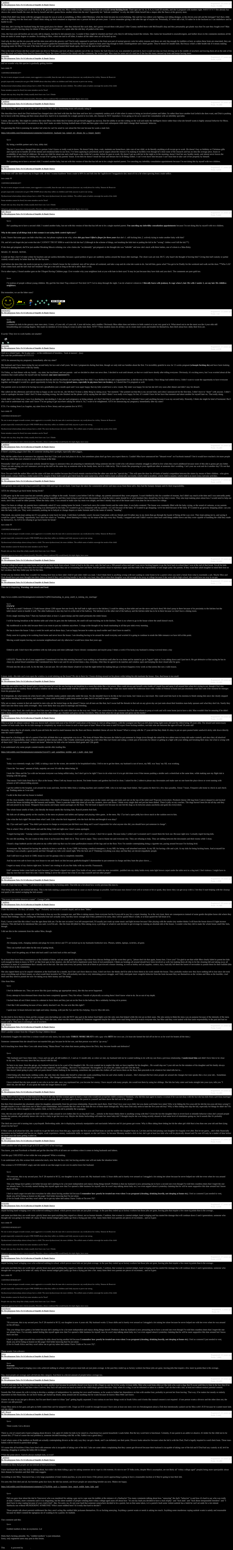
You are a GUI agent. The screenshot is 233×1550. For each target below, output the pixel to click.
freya (3, 1354)
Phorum (27, 1547)
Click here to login (9, 1543)
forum (8, 1547)
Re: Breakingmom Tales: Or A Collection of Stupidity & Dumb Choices (28, 5)
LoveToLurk (6, 878)
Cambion (5, 2)
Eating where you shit (10, 592)
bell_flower (6, 212)
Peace (3, 580)
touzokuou (5, 1308)
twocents (5, 56)
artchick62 (5, 310)
